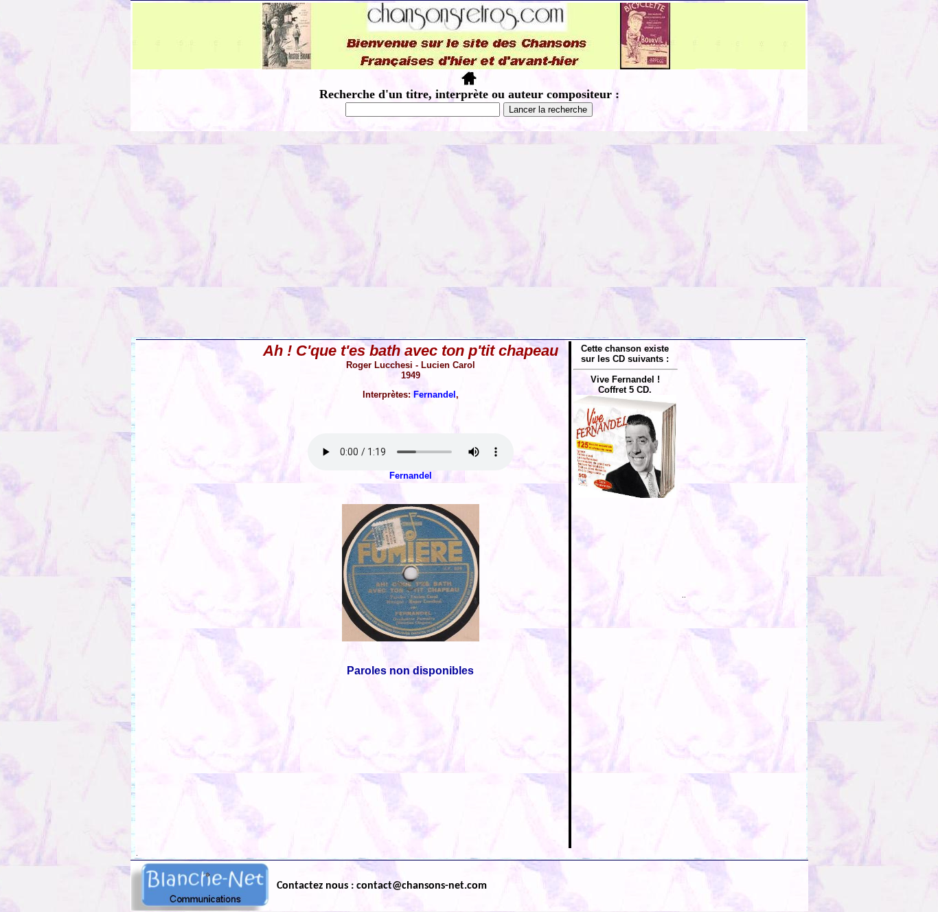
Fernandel (434, 394)
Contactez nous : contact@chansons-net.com (382, 885)
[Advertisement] (469, 234)
